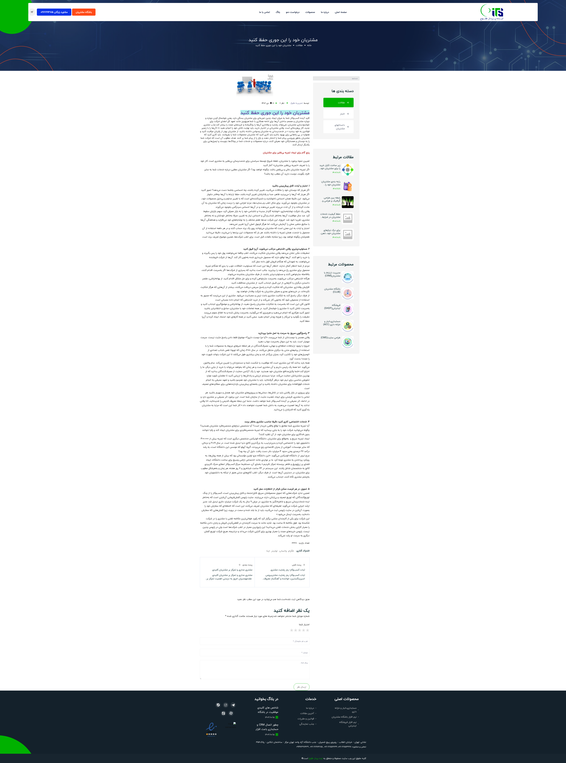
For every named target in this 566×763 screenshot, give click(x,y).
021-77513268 (344, 746)
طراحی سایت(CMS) (330, 337)
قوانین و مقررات (306, 718)
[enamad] (211, 729)
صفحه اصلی (341, 12)
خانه (309, 45)
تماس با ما (264, 12)
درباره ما (325, 12)
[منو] (492, 12)
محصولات (310, 12)
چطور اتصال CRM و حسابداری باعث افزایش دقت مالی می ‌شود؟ (265, 729)
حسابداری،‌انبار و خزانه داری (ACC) (331, 323)
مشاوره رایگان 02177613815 (54, 12)
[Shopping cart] (32, 12)
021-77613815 (316, 746)
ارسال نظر (301, 687)
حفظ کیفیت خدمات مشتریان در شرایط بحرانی (330, 216)
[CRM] (233, 705)
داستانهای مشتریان (340, 127)
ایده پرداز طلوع (316, 758)
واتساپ (283, 551)
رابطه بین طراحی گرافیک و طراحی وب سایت (330, 199)
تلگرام (291, 551)
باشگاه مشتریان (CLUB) (332, 290)
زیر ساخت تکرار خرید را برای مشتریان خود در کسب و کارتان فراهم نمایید (330, 167)
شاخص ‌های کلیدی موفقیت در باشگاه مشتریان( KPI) (267, 712)
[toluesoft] (225, 705)
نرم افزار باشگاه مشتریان (344, 716)
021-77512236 (330, 746)
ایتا (268, 551)
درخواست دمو (293, 12)
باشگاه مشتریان (84, 12)
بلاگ (278, 12)
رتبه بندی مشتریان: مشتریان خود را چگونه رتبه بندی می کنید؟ (330, 183)
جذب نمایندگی (306, 724)
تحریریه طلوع (297, 103)
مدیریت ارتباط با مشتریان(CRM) (332, 274)
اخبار (342, 113)
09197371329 (302, 746)
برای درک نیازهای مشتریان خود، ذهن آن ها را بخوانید (330, 232)
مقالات (299, 45)
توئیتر (274, 551)
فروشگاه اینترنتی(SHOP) (332, 306)
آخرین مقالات (307, 713)
